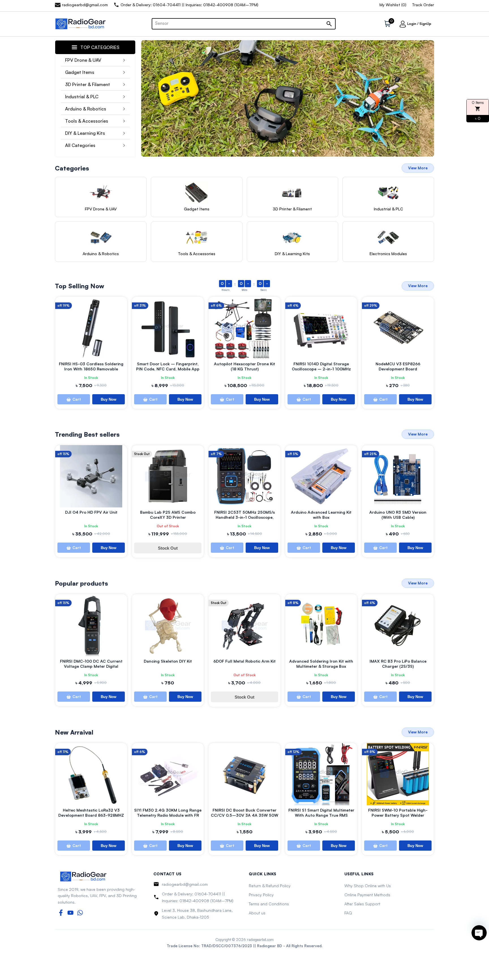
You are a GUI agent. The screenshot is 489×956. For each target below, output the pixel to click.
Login (411, 24)
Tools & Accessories (86, 121)
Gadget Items (79, 72)
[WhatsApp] (80, 913)
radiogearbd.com (260, 939)
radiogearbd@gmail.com (185, 884)
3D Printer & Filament (87, 84)
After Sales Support (362, 903)
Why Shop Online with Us (367, 885)
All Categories (80, 145)
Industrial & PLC (81, 96)
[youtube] (70, 913)
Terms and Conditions (269, 903)
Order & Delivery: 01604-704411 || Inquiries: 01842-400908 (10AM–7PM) (197, 897)
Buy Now (108, 399)
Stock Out (168, 548)
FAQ (348, 912)
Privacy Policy (261, 894)
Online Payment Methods (367, 894)
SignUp (425, 24)
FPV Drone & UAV (83, 60)
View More (418, 168)
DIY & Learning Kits (85, 133)
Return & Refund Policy (270, 885)
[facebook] (61, 913)
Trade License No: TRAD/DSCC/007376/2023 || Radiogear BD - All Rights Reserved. (244, 946)
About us (257, 912)
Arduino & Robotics (85, 109)
